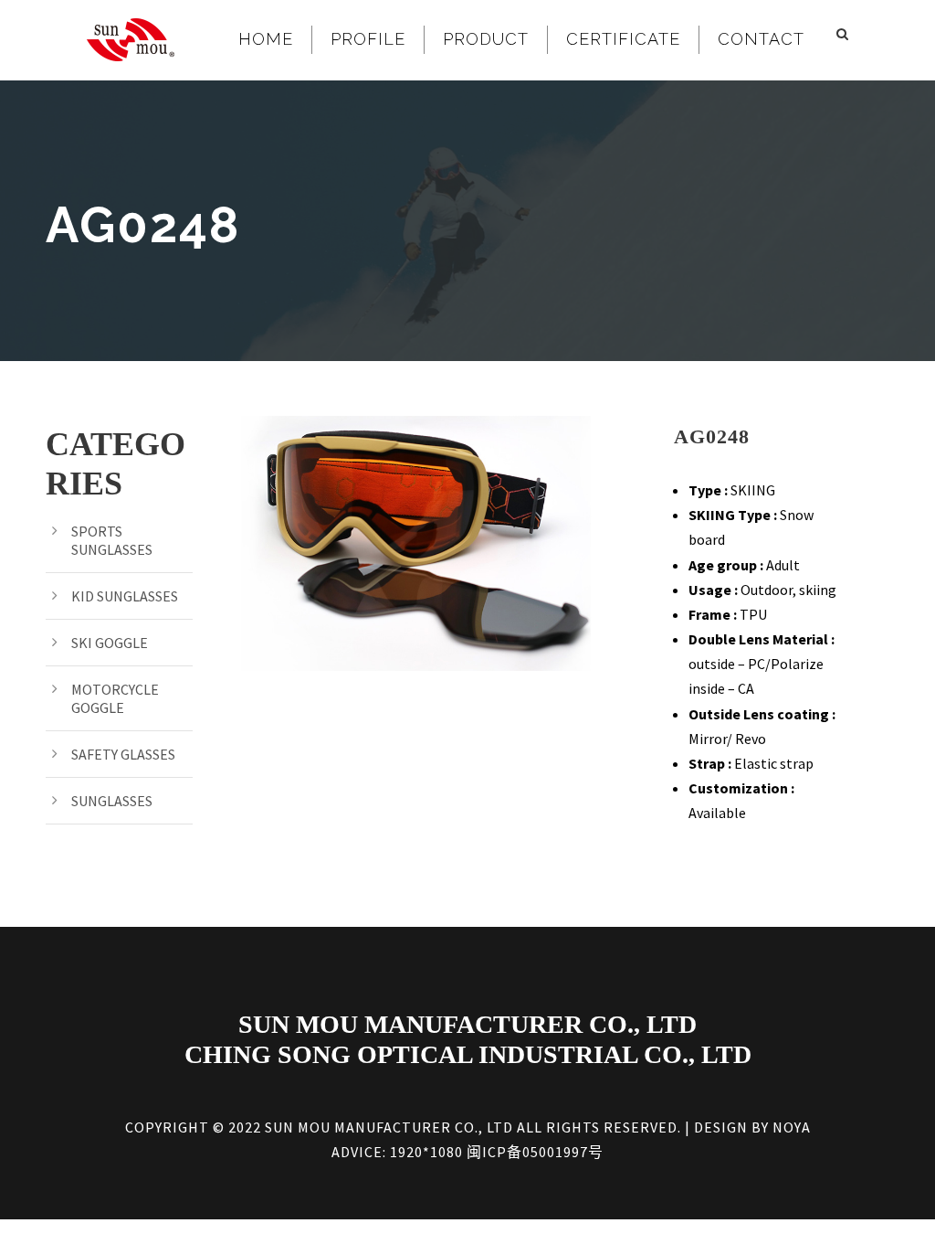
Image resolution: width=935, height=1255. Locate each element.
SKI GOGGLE (109, 642)
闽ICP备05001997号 (535, 1152)
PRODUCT (486, 38)
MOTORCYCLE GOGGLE (115, 698)
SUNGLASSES (111, 801)
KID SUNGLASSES (124, 596)
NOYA (791, 1127)
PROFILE (368, 38)
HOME (265, 38)
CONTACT (761, 38)
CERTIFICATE (623, 38)
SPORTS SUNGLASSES (111, 540)
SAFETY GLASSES (123, 754)
